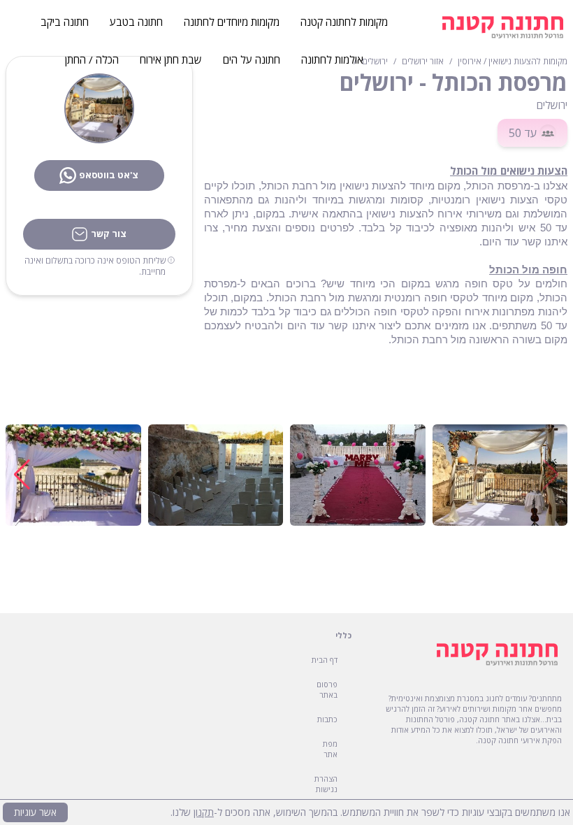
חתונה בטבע (136, 22)
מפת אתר (330, 748)
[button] (22, 474)
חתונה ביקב (65, 22)
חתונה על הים (251, 59)
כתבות (327, 719)
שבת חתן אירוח (171, 59)
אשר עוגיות (35, 812)
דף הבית (325, 659)
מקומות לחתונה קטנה (344, 22)
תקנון (204, 812)
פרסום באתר (327, 689)
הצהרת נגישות (326, 783)
